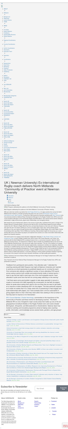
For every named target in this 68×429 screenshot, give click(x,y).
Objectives (6, 18)
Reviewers (6, 77)
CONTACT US (7, 79)
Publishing (6, 71)
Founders (6, 29)
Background (7, 17)
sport (9, 199)
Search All (6, 101)
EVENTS (6, 159)
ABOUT (6, 9)
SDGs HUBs (7, 137)
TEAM (5, 22)
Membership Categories (10, 95)
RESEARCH (7, 115)
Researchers (7, 63)
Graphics (6, 68)
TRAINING (6, 177)
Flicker (54, 414)
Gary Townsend (57, 215)
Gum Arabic (7, 149)
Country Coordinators (9, 44)
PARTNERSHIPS (8, 176)
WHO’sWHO (7, 151)
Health (5, 144)
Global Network (8, 36)
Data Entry (6, 65)
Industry (6, 146)
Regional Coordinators (10, 40)
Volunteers (6, 50)
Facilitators (6, 33)
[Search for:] (12, 314)
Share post (11, 202)
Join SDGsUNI (7, 84)
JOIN (5, 80)
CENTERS (6, 119)
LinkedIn (53, 408)
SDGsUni (6, 13)
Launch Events (8, 20)
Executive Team (8, 51)
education (11, 196)
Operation (6, 55)
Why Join (6, 88)
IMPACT (6, 168)
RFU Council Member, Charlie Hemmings (20, 297)
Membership (7, 92)
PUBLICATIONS (8, 128)
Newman (10, 197)
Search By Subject (8, 104)
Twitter (53, 404)
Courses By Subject (9, 113)
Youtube (54, 411)
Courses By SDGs (8, 112)
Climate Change (8, 142)
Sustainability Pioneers (10, 34)
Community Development (10, 147)
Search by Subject (8, 126)
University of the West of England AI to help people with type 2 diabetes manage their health (35, 336)
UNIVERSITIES (8, 97)
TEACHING (7, 106)
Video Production (8, 70)
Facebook (54, 401)
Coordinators (7, 59)
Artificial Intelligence (9, 141)
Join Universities (8, 90)
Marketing (6, 66)
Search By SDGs (8, 103)
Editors (5, 75)
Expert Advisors (8, 31)
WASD (5, 25)
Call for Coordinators (9, 48)
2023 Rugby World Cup (33, 212)
